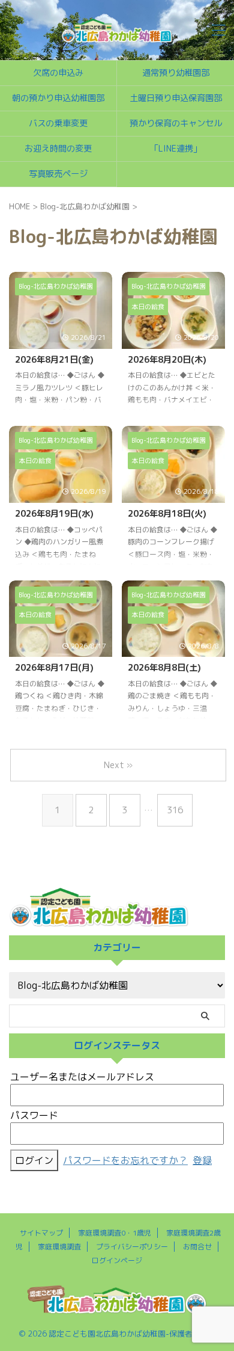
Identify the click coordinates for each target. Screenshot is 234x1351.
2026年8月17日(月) (54, 668)
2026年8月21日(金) (54, 360)
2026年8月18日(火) (167, 514)
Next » (118, 765)
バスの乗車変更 (58, 123)
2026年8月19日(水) (54, 514)
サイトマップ (41, 1233)
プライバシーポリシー (132, 1247)
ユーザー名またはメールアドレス (82, 1076)
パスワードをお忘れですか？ (125, 1160)
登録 (202, 1160)
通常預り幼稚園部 (175, 73)
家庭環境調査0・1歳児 (114, 1233)
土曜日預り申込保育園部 (176, 98)
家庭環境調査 (59, 1247)
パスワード (34, 1115)
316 (175, 810)
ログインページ (117, 1260)
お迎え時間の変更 (58, 149)
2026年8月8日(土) (164, 668)
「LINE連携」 (176, 149)
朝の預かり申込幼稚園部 (58, 98)
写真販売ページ (58, 174)
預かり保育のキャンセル (176, 123)
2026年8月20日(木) (167, 360)
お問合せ (197, 1247)
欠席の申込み (58, 73)
